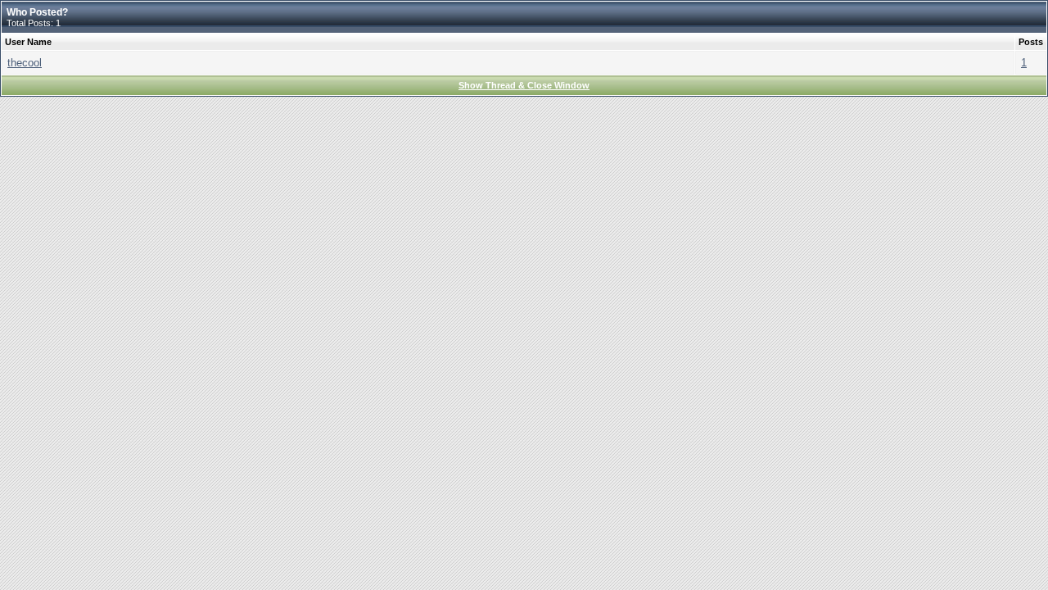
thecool (24, 63)
